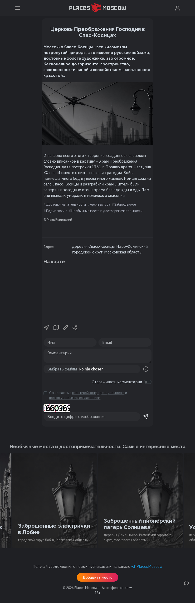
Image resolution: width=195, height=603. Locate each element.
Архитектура (100, 204)
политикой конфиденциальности (98, 393)
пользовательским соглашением (74, 398)
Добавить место (97, 577)
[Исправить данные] (65, 327)
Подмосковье (56, 211)
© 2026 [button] (97, 588)
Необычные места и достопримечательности (106, 211)
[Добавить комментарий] (186, 582)
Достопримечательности (66, 204)
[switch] (147, 382)
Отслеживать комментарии (117, 381)
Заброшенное (125, 204)
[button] (46, 327)
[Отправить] (145, 416)
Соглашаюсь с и (88, 395)
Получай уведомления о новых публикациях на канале (97, 566)
